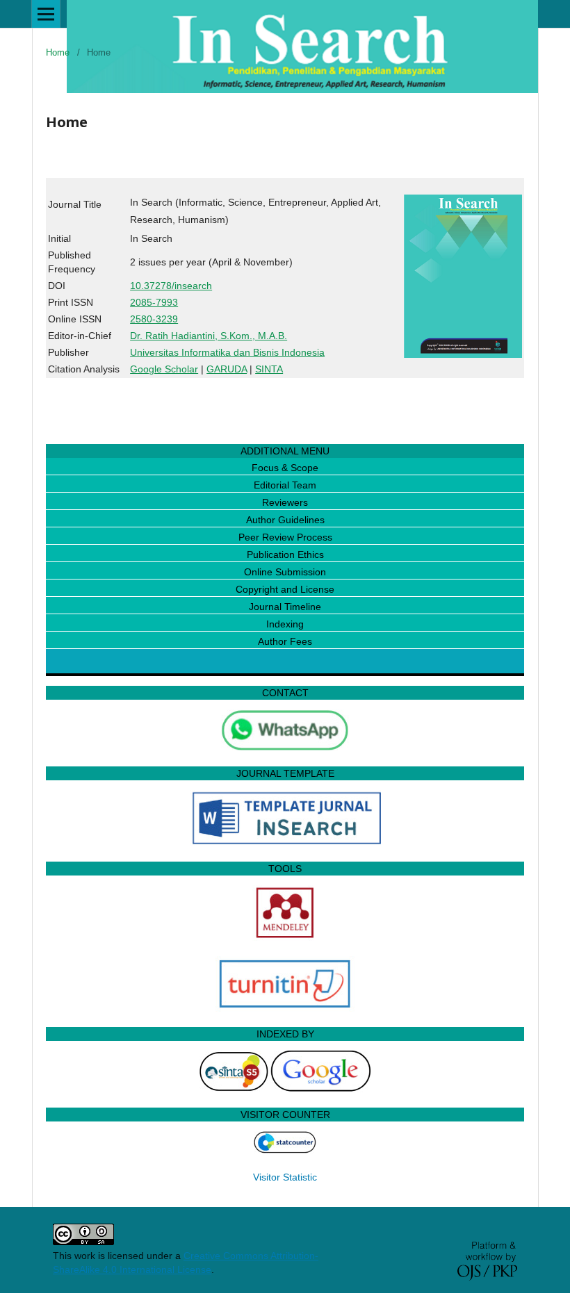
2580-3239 (154, 318)
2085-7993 (154, 302)
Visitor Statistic (285, 1177)
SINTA (269, 369)
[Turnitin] (285, 1008)
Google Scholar (164, 369)
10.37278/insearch (171, 285)
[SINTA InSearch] (234, 1088)
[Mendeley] (285, 937)
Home (58, 52)
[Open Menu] (46, 14)
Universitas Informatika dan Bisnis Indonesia (227, 352)
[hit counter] (285, 1150)
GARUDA (226, 369)
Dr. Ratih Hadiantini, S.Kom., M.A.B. (208, 335)
